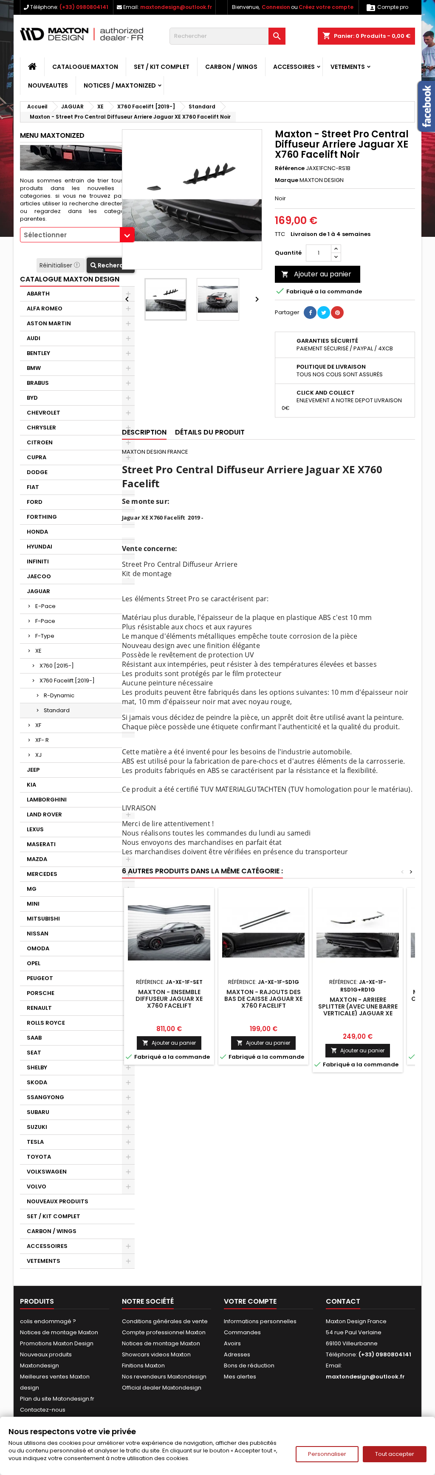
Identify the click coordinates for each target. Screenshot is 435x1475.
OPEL (33, 963)
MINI (33, 904)
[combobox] (77, 234)
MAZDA (37, 859)
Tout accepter (394, 1454)
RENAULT (39, 1008)
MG (32, 889)
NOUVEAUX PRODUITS (57, 1201)
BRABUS (38, 383)
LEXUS (35, 829)
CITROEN (40, 442)
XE (38, 651)
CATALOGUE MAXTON (85, 67)
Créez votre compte (326, 7)
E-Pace (45, 606)
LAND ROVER (44, 814)
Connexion (276, 7)
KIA (31, 785)
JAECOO (39, 576)
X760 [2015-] (57, 666)
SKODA (37, 1082)
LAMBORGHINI (47, 800)
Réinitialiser (57, 265)
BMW (34, 368)
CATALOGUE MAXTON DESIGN (69, 279)
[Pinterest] (337, 312)
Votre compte (250, 1301)
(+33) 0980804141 (83, 7)
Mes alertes (240, 1377)
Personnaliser (327, 1454)
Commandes (242, 1332)
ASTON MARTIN (49, 323)
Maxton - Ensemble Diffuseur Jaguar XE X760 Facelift (169, 999)
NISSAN (37, 933)
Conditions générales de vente (165, 1321)
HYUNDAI (39, 547)
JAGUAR (38, 591)
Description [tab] (144, 432)
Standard (57, 710)
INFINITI (38, 561)
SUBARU (38, 1112)
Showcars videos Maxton (156, 1354)
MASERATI (41, 844)
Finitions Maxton (143, 1365)
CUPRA (36, 457)
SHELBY (37, 1067)
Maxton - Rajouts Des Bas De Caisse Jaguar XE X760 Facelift (263, 999)
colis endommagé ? (48, 1321)
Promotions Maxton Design (56, 1343)
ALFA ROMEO (44, 308)
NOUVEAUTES (48, 85)
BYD (32, 398)
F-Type (44, 636)
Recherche (113, 265)
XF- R (42, 740)
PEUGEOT (40, 978)
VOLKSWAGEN (47, 1172)
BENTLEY (38, 353)
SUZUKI (37, 1127)
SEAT (34, 1053)
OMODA (38, 948)
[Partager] (310, 312)
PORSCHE (40, 993)
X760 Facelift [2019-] (67, 680)
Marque (286, 180)
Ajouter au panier (316, 274)
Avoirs (232, 1343)
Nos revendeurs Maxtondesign (164, 1377)
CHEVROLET (43, 413)
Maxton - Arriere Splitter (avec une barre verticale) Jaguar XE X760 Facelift (358, 1009)
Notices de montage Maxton (59, 1332)
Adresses (237, 1354)
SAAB (34, 1038)
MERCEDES (42, 874)
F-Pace (45, 621)
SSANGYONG (45, 1097)
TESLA (35, 1142)
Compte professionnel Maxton (164, 1332)
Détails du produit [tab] (210, 432)
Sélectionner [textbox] (45, 234)
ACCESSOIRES (294, 67)
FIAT (33, 487)
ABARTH (38, 294)
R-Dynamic (59, 695)
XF (38, 725)
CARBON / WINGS (231, 67)
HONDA (37, 532)
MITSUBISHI (43, 919)
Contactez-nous (42, 1410)
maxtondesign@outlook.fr (176, 7)
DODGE (37, 472)
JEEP (33, 770)
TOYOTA (39, 1157)
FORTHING (42, 517)
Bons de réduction (249, 1365)
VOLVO (36, 1186)
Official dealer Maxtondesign (161, 1388)
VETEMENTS (347, 67)
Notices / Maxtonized (120, 85)
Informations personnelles (260, 1321)
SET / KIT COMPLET (161, 67)
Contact (343, 1301)
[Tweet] (323, 312)
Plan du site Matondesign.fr (57, 1399)
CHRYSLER (41, 427)
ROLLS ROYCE (46, 1023)
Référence (290, 168)
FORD (34, 502)
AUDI (33, 338)
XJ (38, 755)
